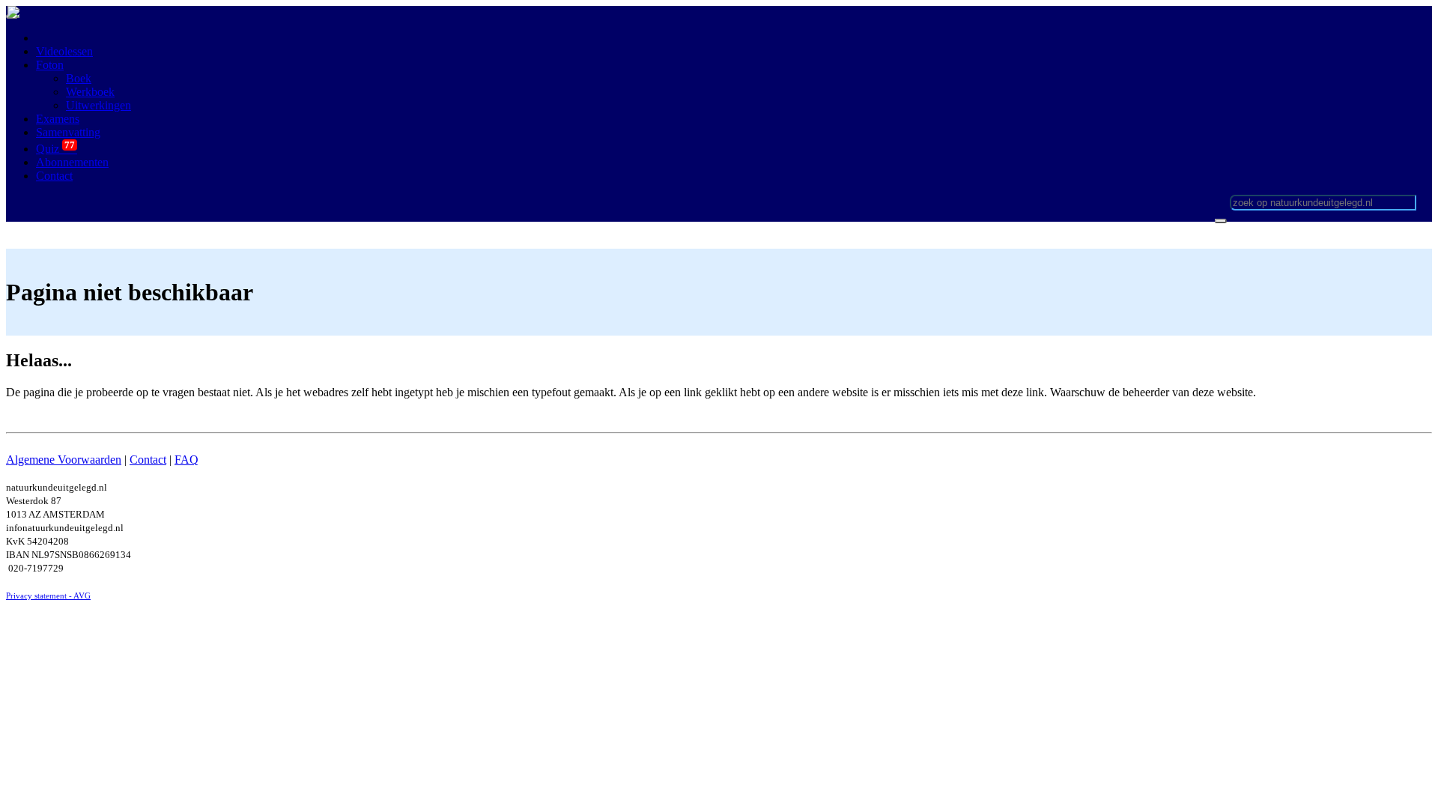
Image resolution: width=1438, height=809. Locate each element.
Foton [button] (50, 64)
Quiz (56, 148)
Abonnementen (72, 162)
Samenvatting (68, 132)
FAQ (186, 459)
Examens (57, 118)
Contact (148, 459)
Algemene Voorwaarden (63, 459)
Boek (78, 78)
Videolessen (64, 51)
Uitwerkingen (98, 105)
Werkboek (90, 91)
